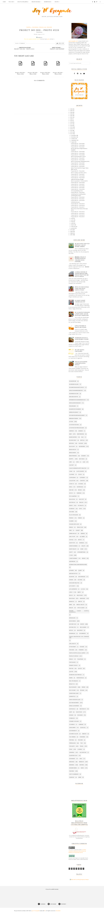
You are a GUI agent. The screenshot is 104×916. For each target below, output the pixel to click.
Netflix (71, 630)
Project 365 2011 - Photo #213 (77, 216)
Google (71, 539)
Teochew (80, 740)
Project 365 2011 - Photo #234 (77, 164)
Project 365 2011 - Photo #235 (77, 163)
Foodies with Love (74, 524)
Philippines (80, 659)
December (73, 135)
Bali (82, 437)
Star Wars (80, 715)
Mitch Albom (81, 607)
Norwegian (72, 633)
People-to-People (73, 656)
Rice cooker (72, 690)
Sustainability (73, 730)
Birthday (71, 443)
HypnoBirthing (81, 552)
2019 (71, 120)
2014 (71, 128)
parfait (48, 39)
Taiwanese (82, 736)
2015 (71, 127)
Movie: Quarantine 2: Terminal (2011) (79, 181)
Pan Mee (82, 646)
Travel (81, 746)
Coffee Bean (72, 477)
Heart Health (72, 549)
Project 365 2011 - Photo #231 (77, 174)
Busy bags (81, 458)
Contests (82, 480)
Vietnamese (72, 758)
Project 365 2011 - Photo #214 (77, 215)
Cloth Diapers (80, 471)
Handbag (81, 542)
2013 (71, 130)
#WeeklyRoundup (73, 412)
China (70, 471)
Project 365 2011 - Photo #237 (77, 158)
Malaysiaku (80, 595)
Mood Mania (72, 621)
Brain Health (72, 449)
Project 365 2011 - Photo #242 (77, 145)
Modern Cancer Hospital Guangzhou (79, 611)
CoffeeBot (82, 477)
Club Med (71, 474)
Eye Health (81, 505)
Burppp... (71, 458)
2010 (71, 229)
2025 (71, 110)
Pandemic (81, 649)
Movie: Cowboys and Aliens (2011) (78, 172)
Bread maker (72, 452)
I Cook (71, 555)
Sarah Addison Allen (74, 699)
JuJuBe (80, 570)
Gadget (78, 530)
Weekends (71, 764)
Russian (82, 690)
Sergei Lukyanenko (74, 705)
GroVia (80, 539)
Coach (80, 474)
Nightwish (80, 630)
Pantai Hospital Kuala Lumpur (77, 653)
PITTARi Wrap (72, 646)
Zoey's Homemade (73, 774)
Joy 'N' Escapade (35, 910)
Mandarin (82, 598)
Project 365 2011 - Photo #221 (77, 198)
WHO (81, 758)
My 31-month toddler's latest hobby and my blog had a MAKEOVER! (82, 314)
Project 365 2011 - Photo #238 (77, 154)
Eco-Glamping (73, 496)
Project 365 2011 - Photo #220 (77, 200)
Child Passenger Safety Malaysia (77, 468)
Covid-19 (71, 483)
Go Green (82, 536)
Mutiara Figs (72, 627)
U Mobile (80, 749)
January (73, 228)
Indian (83, 558)
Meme (70, 604)
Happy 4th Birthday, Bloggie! (77, 179)
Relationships (73, 687)
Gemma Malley (73, 533)
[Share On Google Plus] (61, 43)
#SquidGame (72, 406)
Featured (71, 511)
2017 (71, 123)
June (72, 220)
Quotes (71, 671)
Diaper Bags (80, 486)
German (83, 533)
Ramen (71, 677)
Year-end (71, 771)
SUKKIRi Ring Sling (74, 693)
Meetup (80, 601)
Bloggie (81, 443)
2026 (71, 109)
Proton (71, 668)
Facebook (71, 508)
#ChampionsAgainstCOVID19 (76, 387)
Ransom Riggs (80, 677)
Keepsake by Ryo (73, 573)
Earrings (79, 493)
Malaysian (72, 598)
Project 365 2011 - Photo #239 (77, 153)
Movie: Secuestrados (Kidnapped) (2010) (80, 161)
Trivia (70, 749)
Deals (70, 486)
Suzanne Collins (73, 733)
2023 (71, 114)
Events (71, 505)
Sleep (70, 712)
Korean (71, 579)
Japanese (71, 570)
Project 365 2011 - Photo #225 (77, 187)
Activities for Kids (74, 424)
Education (72, 499)
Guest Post (72, 542)
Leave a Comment (20, 43)
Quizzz (80, 668)
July (72, 218)
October (73, 138)
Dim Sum (71, 490)
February (73, 226)
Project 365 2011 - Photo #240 (77, 151)
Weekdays (81, 761)
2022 (71, 115)
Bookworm (82, 446)
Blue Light (72, 446)
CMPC (70, 462)
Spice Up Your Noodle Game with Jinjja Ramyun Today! (82, 288)
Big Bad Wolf (72, 440)
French (71, 527)
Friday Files (80, 527)
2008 (71, 233)
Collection (72, 480)
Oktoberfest (82, 633)
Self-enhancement (74, 702)
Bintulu (82, 440)
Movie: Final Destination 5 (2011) (78, 156)
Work (82, 768)
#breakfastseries (73, 418)
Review (83, 687)
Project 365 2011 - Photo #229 (77, 177)
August (73, 142)
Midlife (71, 607)
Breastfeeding (73, 455)
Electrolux (72, 502)
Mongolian (72, 618)
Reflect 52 (72, 684)
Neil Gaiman (83, 627)
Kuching (80, 579)
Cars (84, 462)
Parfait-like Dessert (75, 202)
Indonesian (72, 561)
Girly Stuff (72, 536)
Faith (80, 508)
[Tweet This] (57, 43)
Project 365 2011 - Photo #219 (77, 203)
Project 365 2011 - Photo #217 (77, 207)
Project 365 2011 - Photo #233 (77, 166)
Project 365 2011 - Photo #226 (77, 186)
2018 (71, 122)
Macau (71, 595)
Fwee (70, 530)
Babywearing (80, 434)
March (72, 225)
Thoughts (72, 746)
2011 (71, 133)
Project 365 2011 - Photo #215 (77, 213)
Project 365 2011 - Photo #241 (77, 147)
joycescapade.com (73, 41)
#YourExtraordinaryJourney (77, 415)
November (73, 137)
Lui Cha (83, 589)
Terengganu (72, 743)
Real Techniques (73, 681)
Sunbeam (81, 724)
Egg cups (81, 499)
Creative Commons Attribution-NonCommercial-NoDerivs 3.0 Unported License (77, 851)
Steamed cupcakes (74, 721)
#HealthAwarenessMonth (76, 390)
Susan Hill (83, 727)
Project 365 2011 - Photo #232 (77, 171)
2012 (71, 132)
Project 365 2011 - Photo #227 (77, 184)
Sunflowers (72, 727)
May (72, 221)
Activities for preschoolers (76, 427)
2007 (71, 234)
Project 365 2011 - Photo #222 (77, 197)
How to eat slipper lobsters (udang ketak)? (81, 363)
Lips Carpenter (73, 589)
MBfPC (79, 592)
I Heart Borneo (73, 558)
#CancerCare (72, 381)
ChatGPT (71, 465)
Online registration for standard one (79, 637)
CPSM (77, 462)
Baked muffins (73, 437)
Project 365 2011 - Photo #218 (77, 205)
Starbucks (72, 718)
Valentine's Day (73, 755)
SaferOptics (72, 696)
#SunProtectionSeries (75, 409)
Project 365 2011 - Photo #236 (77, 159)
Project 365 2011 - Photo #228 (77, 182)
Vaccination (83, 752)
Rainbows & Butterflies (75, 674)
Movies (82, 624)
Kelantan (71, 576)
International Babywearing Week (78, 564)
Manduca (71, 601)
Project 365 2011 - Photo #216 (77, 211)
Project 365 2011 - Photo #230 (77, 176)
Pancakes (71, 649)
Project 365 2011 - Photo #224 (77, 189)
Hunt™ (71, 552)
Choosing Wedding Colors (77, 190)
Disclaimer (58, 910)
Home (81, 549)
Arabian (80, 431)
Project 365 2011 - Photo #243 (77, 143)
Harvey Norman (73, 546)
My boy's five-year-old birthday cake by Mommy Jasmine (82, 245)
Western (82, 764)
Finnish (80, 518)
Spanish (71, 715)
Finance (71, 518)
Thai (81, 743)
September (74, 140)
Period (71, 659)
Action (71, 421)
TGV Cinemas (72, 736)
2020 (71, 119)
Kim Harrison (81, 576)
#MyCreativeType (73, 396)
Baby (70, 434)
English (81, 502)
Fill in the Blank (73, 514)
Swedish (84, 733)
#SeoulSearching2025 (75, 403)
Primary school (73, 665)
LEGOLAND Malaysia (74, 582)
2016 (71, 125)
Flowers (71, 521)
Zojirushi (71, 777)
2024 (71, 112)
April (72, 223)
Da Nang (81, 483)
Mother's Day (72, 624)
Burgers (83, 455)
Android (71, 431)
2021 (71, 117)
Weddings (71, 761)
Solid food (79, 712)
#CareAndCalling (73, 384)
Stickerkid (72, 724)
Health (83, 546)
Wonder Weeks (73, 768)
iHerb (79, 777)
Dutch (71, 493)
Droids (80, 490)
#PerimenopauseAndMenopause (77, 399)
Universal (71, 752)
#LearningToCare (73, 393)
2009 (71, 231)
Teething (71, 740)
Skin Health (83, 709)
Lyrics (70, 592)
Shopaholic (72, 709)
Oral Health (72, 643)
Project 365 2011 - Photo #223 (77, 192)
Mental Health (80, 604)
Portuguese (72, 662)
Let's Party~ (72, 586)
